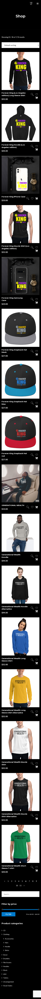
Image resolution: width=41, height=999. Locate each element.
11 (20, 885)
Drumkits (6, 959)
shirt (4, 974)
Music (5, 970)
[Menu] (37, 3)
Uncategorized (8, 982)
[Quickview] (32, 94)
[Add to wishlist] (37, 94)
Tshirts (5, 978)
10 (17, 885)
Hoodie (7, 946)
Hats (6, 943)
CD (4, 930)
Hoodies (6, 966)
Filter (8, 914)
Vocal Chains (7, 986)
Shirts (7, 950)
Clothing (6, 934)
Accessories (9, 939)
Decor (5, 955)
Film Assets (7, 962)
